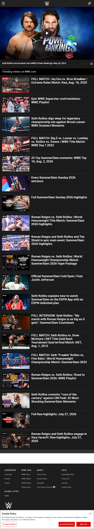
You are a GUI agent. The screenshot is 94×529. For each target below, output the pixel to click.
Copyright (40, 483)
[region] (47, 519)
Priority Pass (26, 487)
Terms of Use (41, 474)
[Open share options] (91, 63)
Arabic (7, 496)
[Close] (90, 513)
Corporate (8, 474)
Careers (7, 479)
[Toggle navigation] (3, 3)
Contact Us (66, 479)
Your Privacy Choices (44, 487)
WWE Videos (26, 479)
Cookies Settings (9, 524)
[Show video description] (86, 63)
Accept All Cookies (67, 524)
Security (65, 483)
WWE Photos (26, 483)
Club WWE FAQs (68, 474)
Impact (7, 483)
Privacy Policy (42, 479)
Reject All (83, 524)
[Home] (47, 3)
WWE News (26, 474)
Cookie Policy (66, 487)
